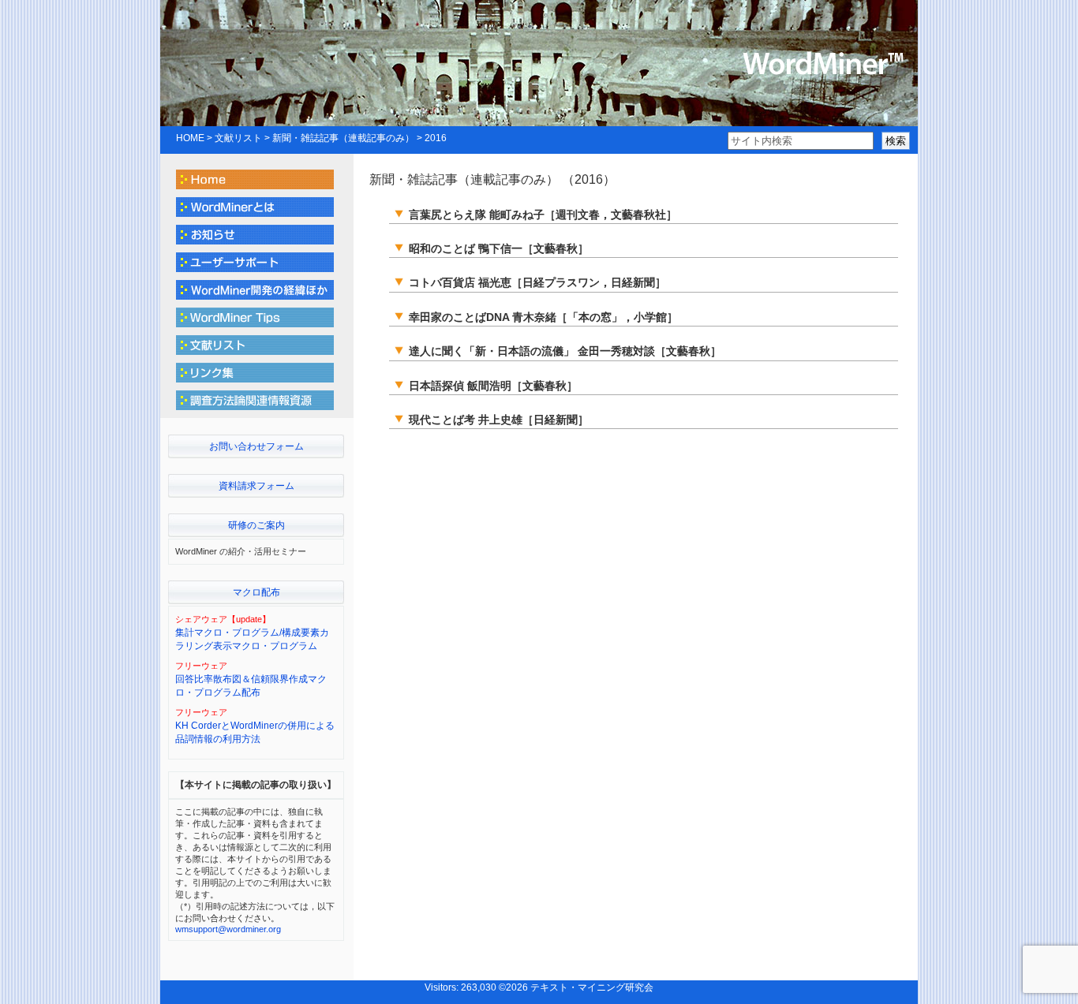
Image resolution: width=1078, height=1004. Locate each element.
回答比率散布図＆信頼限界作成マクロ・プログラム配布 (251, 685)
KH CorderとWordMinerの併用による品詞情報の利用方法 (255, 732)
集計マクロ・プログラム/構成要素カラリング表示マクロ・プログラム (252, 639)
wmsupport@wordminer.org (228, 929)
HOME (190, 138)
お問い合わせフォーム (256, 446)
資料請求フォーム (256, 485)
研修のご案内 (256, 525)
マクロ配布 (256, 592)
